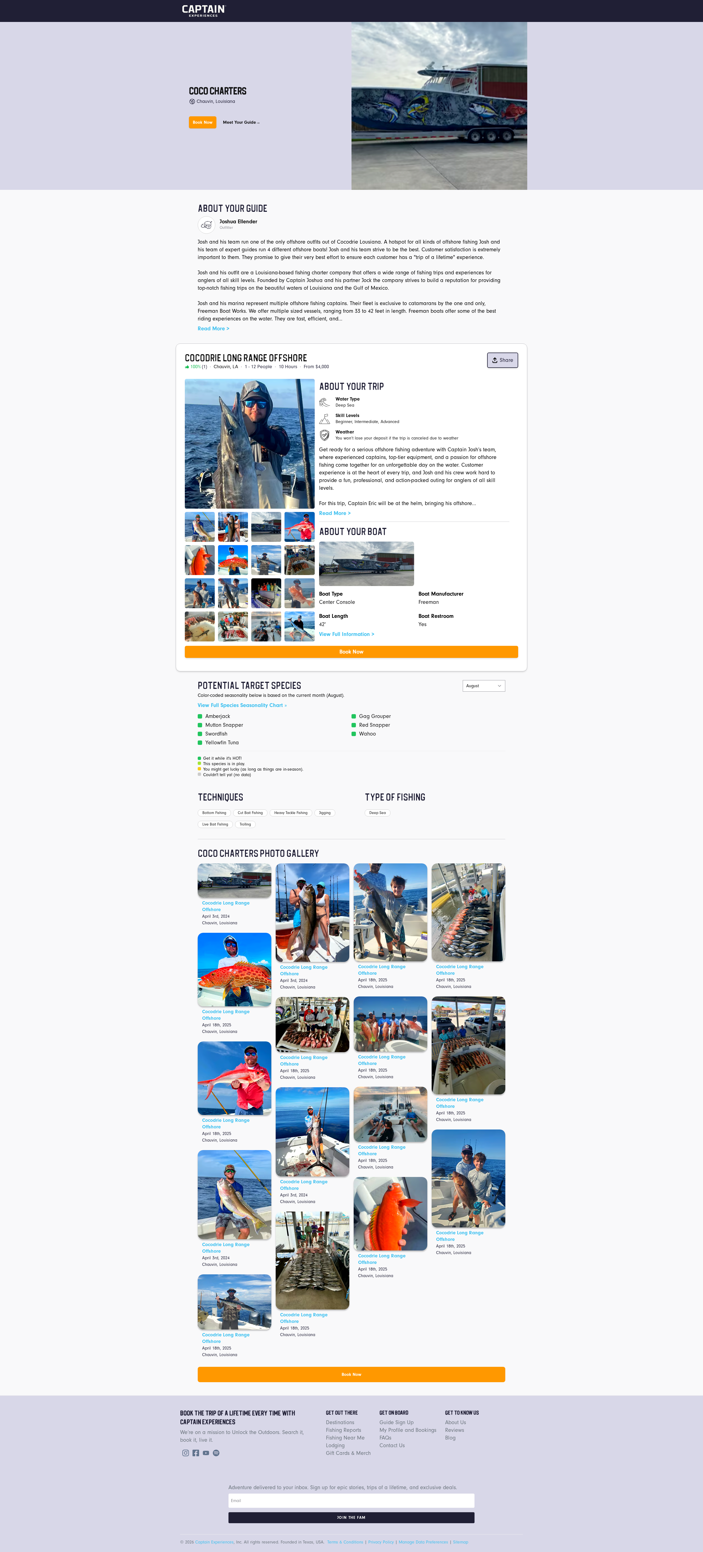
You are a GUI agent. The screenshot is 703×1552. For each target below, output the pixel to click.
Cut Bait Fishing (250, 812)
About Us (455, 1422)
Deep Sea (377, 812)
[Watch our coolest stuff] (204, 1452)
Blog (450, 1438)
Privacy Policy (381, 1542)
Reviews (454, 1430)
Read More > (213, 328)
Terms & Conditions (345, 1542)
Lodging (335, 1445)
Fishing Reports (343, 1430)
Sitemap (460, 1542)
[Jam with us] (215, 1452)
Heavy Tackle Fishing (291, 812)
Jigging (325, 812)
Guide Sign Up (397, 1422)
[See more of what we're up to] (194, 1452)
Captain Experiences (214, 1542)
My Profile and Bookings (408, 1430)
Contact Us (392, 1445)
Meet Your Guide (241, 122)
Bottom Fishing (214, 812)
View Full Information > (346, 634)
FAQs (385, 1438)
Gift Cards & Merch (348, 1453)
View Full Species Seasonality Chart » (242, 705)
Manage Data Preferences (423, 1542)
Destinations (340, 1422)
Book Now (203, 122)
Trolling (245, 824)
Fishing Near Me (345, 1438)
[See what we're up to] (184, 1452)
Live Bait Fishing (215, 824)
